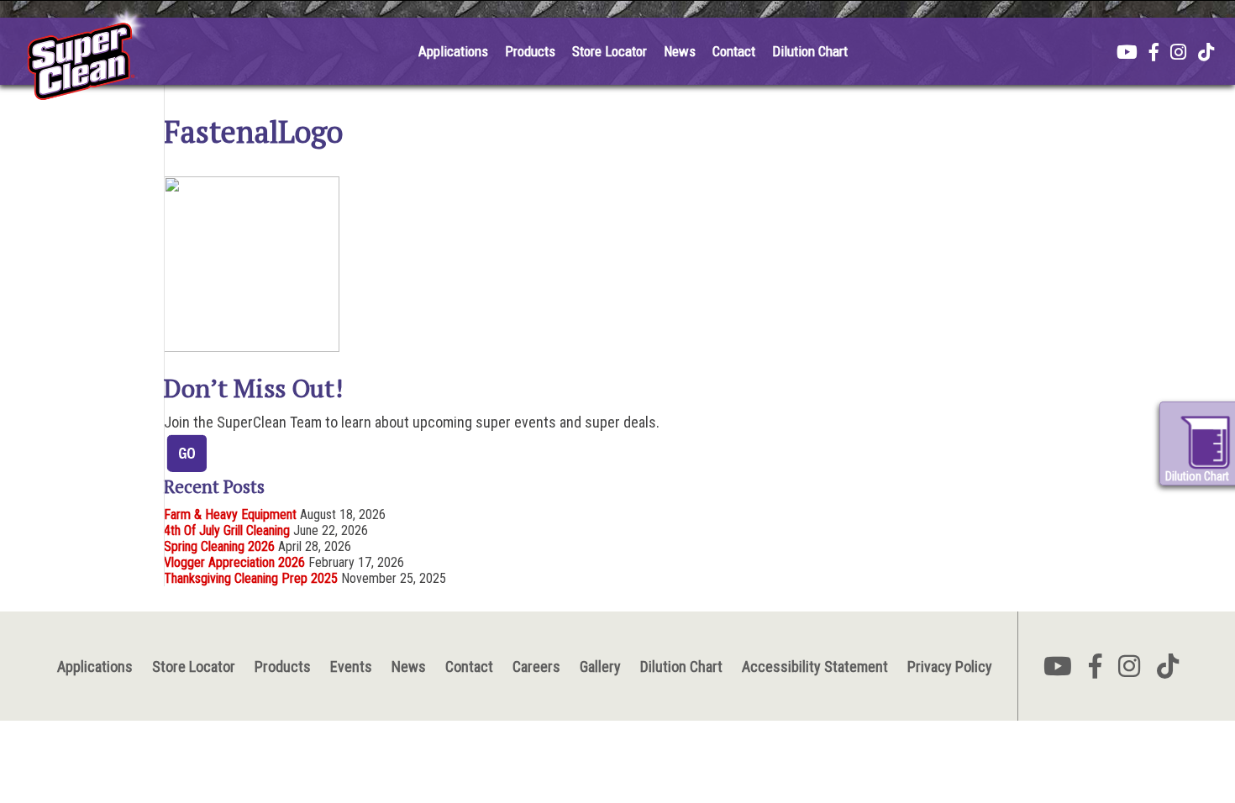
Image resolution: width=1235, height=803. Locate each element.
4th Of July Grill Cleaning (227, 530)
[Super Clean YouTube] (1127, 53)
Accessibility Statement (815, 666)
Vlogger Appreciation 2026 (234, 562)
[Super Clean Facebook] (1154, 53)
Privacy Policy (949, 666)
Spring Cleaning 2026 (219, 546)
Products (530, 51)
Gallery (600, 666)
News (680, 51)
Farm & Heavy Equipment (230, 514)
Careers (536, 666)
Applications (453, 51)
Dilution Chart (810, 51)
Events (351, 666)
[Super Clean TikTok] (1206, 53)
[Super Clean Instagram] (1178, 53)
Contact (733, 51)
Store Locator (609, 51)
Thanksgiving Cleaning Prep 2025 (251, 578)
